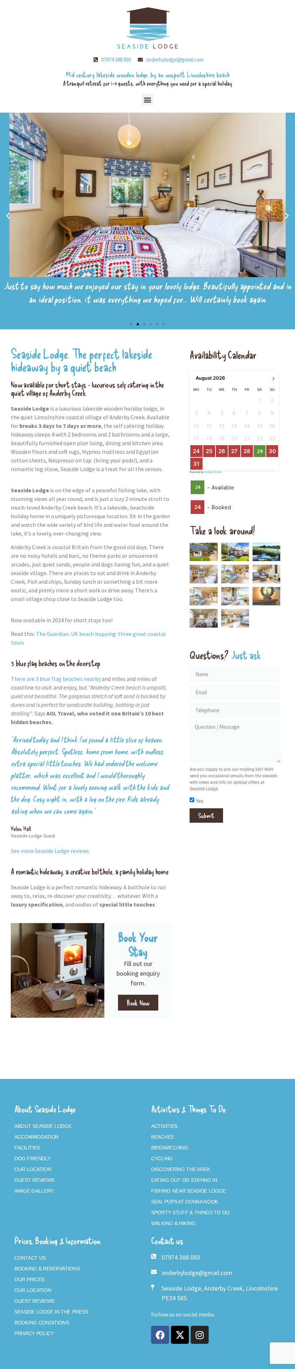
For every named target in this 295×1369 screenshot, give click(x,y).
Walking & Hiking (173, 1223)
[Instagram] (200, 1335)
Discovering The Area (180, 1169)
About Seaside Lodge (42, 1126)
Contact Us (30, 1258)
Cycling (162, 1158)
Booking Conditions (41, 1322)
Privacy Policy (34, 1333)
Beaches (162, 1137)
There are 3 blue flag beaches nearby (56, 678)
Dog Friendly (32, 1158)
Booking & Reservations (47, 1268)
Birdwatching (169, 1148)
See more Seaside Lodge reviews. (50, 850)
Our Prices (29, 1279)
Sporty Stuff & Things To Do (190, 1212)
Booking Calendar (213, 472)
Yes (200, 800)
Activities (164, 1126)
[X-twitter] (180, 1335)
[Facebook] (160, 1335)
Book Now (138, 1002)
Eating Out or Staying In (184, 1180)
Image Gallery (34, 1191)
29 (260, 451)
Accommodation (36, 1137)
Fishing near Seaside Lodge (188, 1191)
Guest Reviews (34, 1180)
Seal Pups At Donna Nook (184, 1202)
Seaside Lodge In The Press (51, 1312)
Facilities (27, 1148)
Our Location (32, 1169)
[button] (148, 99)
